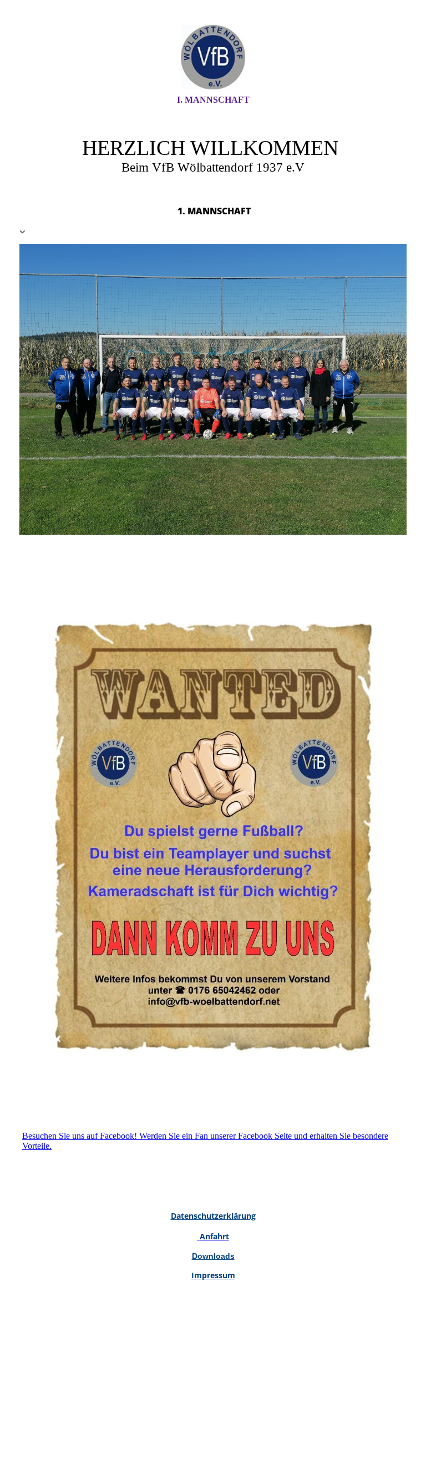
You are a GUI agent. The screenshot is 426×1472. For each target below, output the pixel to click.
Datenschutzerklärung (213, 1215)
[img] (213, 57)
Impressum (213, 1275)
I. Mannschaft (213, 99)
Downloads (213, 1256)
